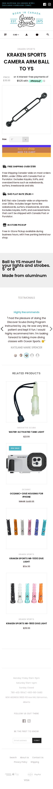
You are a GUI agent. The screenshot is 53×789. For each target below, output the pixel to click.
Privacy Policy (20, 762)
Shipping (35, 762)
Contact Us (37, 757)
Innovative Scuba (26, 428)
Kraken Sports (26, 554)
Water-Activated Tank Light (26, 432)
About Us (24, 757)
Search (13, 757)
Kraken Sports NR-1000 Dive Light (26, 560)
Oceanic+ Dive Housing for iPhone (26, 495)
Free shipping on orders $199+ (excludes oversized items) (18, 4)
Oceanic (26, 489)
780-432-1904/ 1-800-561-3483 (26, 692)
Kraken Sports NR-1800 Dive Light (26, 623)
